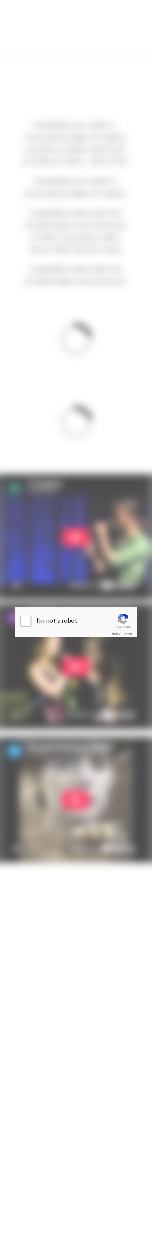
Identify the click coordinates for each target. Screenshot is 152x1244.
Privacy (115, 634)
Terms (128, 634)
